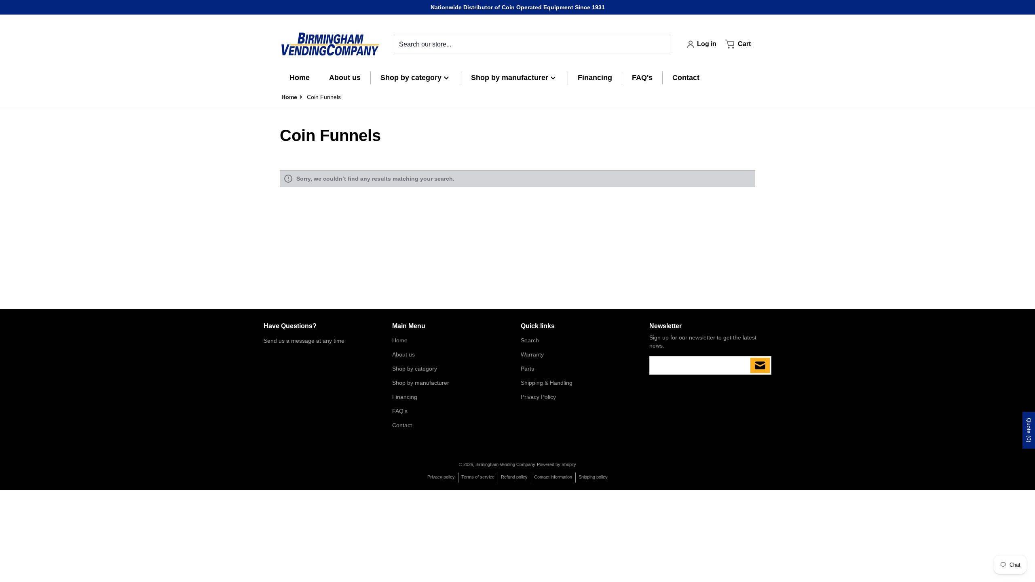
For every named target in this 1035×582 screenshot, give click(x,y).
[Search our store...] (661, 44)
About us (403, 354)
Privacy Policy (538, 397)
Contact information (553, 476)
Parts (527, 368)
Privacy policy (441, 476)
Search (530, 340)
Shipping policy (593, 476)
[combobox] (532, 44)
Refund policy (514, 476)
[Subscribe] (760, 365)
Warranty (532, 354)
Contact (402, 425)
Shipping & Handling (546, 383)
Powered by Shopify (556, 464)
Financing (404, 397)
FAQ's (400, 411)
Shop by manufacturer (420, 383)
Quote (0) (1029, 430)
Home (400, 340)
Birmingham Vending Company (505, 464)
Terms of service (477, 476)
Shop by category (414, 368)
